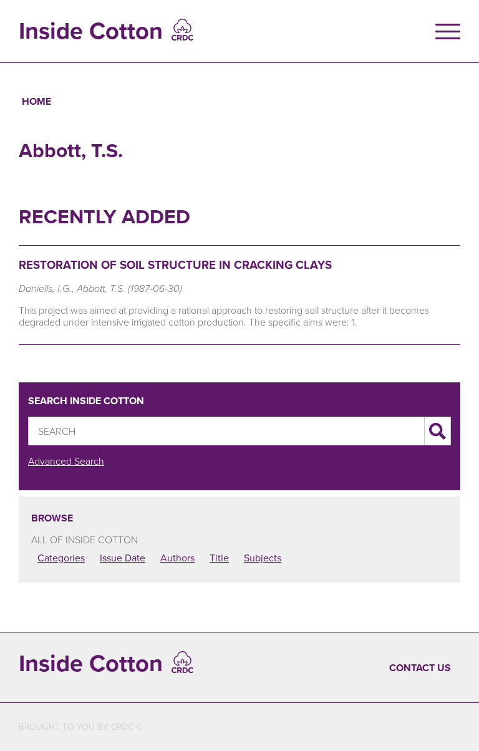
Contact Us (420, 668)
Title (219, 557)
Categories (61, 557)
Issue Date (122, 557)
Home (36, 101)
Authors (177, 557)
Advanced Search (66, 461)
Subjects (262, 557)
